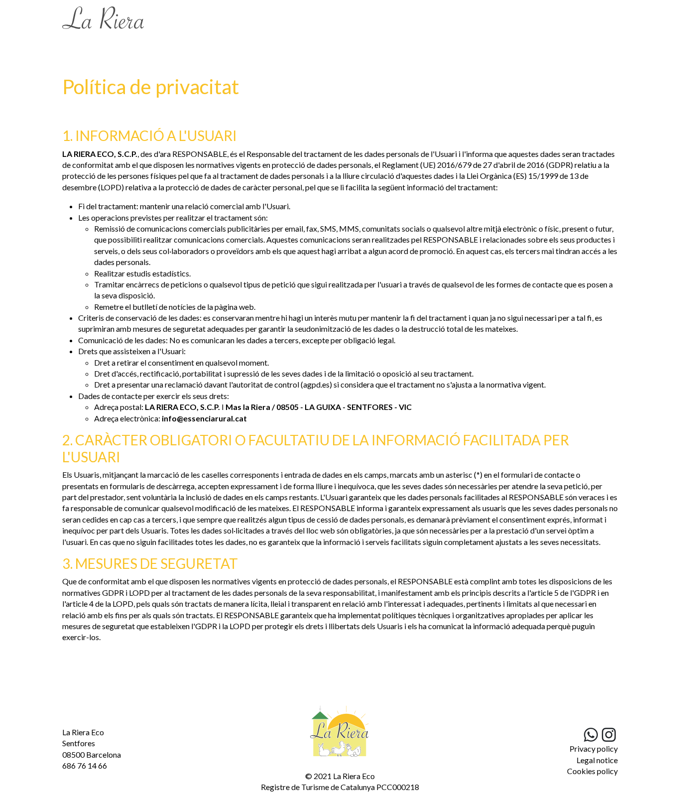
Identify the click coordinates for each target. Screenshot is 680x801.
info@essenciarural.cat (204, 418)
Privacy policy (593, 748)
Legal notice (597, 760)
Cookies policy (592, 771)
